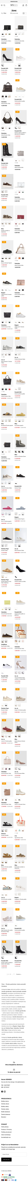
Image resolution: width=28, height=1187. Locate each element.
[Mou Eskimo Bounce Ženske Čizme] (21, 733)
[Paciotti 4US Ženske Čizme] (7, 157)
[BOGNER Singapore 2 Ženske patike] (21, 891)
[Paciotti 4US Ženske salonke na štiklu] (21, 574)
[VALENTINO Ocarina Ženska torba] (21, 31)
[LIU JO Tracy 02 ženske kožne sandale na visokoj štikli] (21, 670)
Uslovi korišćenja (5, 1135)
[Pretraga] (5, 5)
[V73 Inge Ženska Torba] (21, 828)
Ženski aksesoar (5, 1114)
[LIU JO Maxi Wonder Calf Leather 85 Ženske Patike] (7, 923)
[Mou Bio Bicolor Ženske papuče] (7, 418)
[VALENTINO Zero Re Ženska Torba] (7, 765)
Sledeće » (18, 974)
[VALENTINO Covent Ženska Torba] (21, 639)
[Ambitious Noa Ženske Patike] (7, 637)
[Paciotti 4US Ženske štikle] (7, 62)
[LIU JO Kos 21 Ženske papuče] (7, 511)
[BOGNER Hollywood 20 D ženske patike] (7, 287)
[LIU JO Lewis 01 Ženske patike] (7, 732)
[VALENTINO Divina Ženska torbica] (21, 221)
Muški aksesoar (5, 1112)
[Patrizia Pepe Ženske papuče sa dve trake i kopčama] (7, 574)
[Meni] (1, 5)
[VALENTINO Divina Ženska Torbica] (7, 31)
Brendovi (3, 1117)
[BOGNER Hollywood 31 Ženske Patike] (21, 319)
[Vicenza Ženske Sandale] (7, 827)
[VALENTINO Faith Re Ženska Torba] (7, 796)
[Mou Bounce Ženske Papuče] (7, 255)
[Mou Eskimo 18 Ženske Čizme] (21, 448)
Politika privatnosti (6, 1132)
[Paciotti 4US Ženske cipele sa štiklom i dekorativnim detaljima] (21, 125)
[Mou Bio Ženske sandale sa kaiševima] (21, 859)
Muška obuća (5, 1101)
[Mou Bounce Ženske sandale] (7, 859)
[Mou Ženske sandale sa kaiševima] (7, 222)
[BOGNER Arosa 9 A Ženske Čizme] (21, 796)
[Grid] (23, 13)
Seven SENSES (8, 1170)
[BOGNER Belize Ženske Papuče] (21, 510)
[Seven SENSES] (14, 5)
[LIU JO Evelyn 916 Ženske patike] (21, 701)
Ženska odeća (5, 1109)
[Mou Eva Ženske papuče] (21, 417)
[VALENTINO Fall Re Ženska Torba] (7, 318)
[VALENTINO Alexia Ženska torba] (21, 255)
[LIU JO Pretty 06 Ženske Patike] (21, 351)
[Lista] (26, 13)
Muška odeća (5, 1106)
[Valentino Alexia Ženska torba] (21, 157)
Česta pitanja (4, 1127)
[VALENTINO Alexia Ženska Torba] (7, 94)
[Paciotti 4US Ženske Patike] (21, 62)
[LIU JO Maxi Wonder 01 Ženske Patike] (7, 353)
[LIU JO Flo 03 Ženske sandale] (7, 891)
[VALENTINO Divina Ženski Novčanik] (7, 605)
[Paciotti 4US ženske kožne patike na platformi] (21, 606)
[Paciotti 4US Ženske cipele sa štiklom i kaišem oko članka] (7, 955)
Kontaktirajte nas (6, 1137)
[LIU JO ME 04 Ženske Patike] (21, 542)
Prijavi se (6, 1159)
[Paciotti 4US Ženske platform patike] (21, 93)
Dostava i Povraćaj (6, 1129)
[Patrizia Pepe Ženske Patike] (7, 543)
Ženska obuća (5, 1104)
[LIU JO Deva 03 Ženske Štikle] (21, 766)
